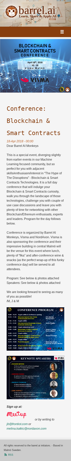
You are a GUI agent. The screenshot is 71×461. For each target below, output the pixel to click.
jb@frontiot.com (17, 424)
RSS (10, 454)
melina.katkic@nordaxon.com (26, 428)
